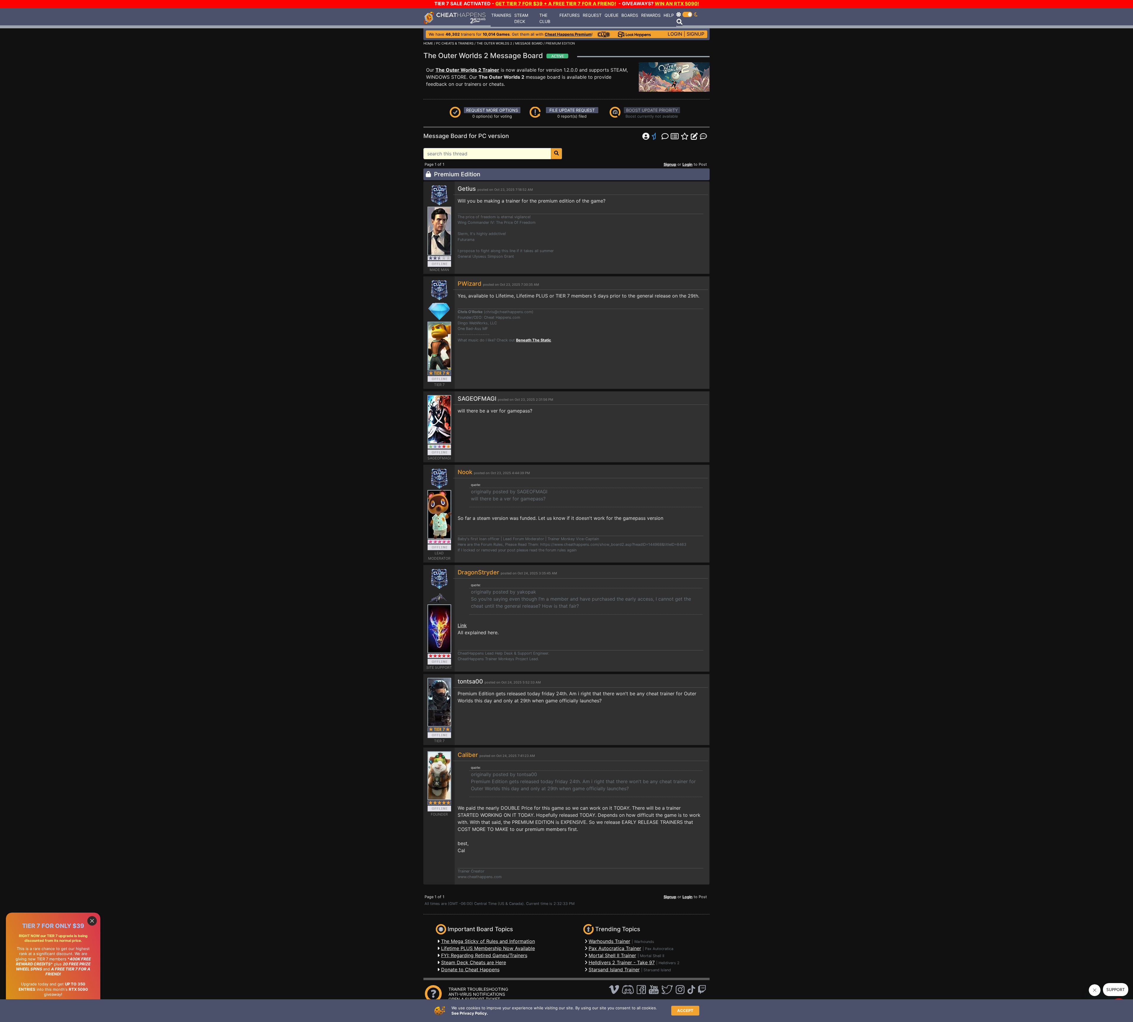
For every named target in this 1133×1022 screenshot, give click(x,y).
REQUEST (592, 15)
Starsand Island (657, 970)
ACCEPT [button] (685, 1010)
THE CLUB (544, 18)
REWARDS (651, 15)
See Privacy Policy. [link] (469, 1013)
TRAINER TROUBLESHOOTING (478, 989)
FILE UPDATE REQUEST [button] (572, 110)
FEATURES (569, 15)
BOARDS (629, 15)
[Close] (92, 921)
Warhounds (644, 941)
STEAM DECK (521, 18)
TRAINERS (501, 15)
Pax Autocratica (659, 949)
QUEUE (611, 15)
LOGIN (675, 34)
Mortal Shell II (652, 956)
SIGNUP (695, 34)
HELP (669, 15)
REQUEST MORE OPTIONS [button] (492, 110)
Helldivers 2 (669, 963)
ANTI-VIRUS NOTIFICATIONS (476, 994)
